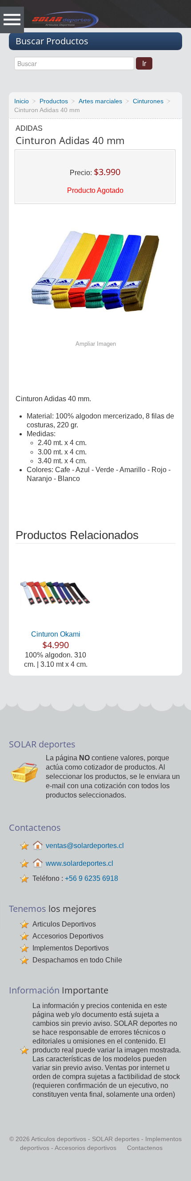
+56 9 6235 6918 (91, 878)
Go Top (96, 1167)
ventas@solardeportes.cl (85, 845)
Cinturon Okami (55, 634)
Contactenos (145, 1147)
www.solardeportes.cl (79, 863)
